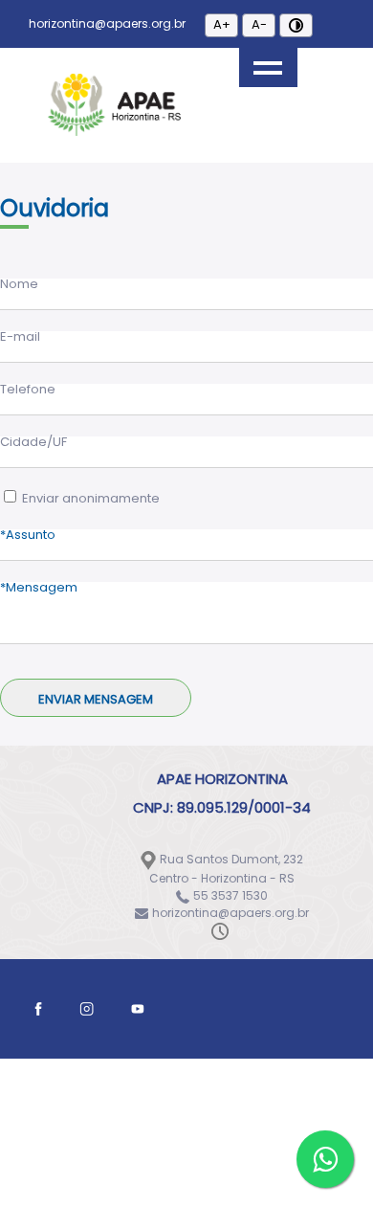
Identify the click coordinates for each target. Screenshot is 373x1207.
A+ (221, 24)
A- (259, 24)
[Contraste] (296, 25)
